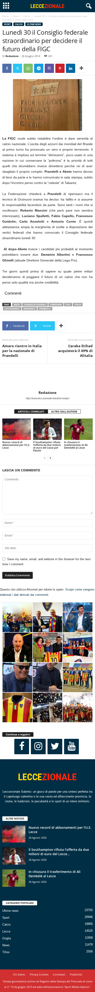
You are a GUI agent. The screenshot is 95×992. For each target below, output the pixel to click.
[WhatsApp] (28, 68)
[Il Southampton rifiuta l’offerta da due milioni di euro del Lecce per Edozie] (47, 429)
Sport (16, 16)
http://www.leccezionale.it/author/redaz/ (47, 398)
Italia (77, 304)
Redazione (12, 56)
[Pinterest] (60, 68)
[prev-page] (44, 458)
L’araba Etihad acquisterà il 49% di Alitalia (75, 351)
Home (5, 16)
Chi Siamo (19, 974)
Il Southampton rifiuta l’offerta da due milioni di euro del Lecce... (59, 851)
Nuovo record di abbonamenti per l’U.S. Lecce (16, 444)
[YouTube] (71, 746)
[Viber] (49, 68)
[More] (81, 68)
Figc (68, 304)
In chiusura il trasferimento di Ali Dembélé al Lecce (76, 444)
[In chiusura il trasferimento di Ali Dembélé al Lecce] (78, 429)
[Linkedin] (70, 68)
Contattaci (59, 974)
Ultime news (34, 24)
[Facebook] (7, 68)
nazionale (29, 308)
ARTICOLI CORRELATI (31, 411)
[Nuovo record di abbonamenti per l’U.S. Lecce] (16, 429)
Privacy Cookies (39, 974)
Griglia (6, 938)
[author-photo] (47, 377)
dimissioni (56, 304)
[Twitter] (17, 68)
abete (17, 304)
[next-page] (50, 458)
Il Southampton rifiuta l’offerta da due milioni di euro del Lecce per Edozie (47, 446)
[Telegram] (38, 68)
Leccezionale (12, 308)
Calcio (26, 16)
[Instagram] (38, 746)
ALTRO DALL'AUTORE (64, 411)
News (6, 945)
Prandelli (45, 308)
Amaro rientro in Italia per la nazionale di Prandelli (22, 351)
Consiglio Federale (35, 304)
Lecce (6, 931)
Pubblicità (76, 974)
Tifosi (6, 952)
